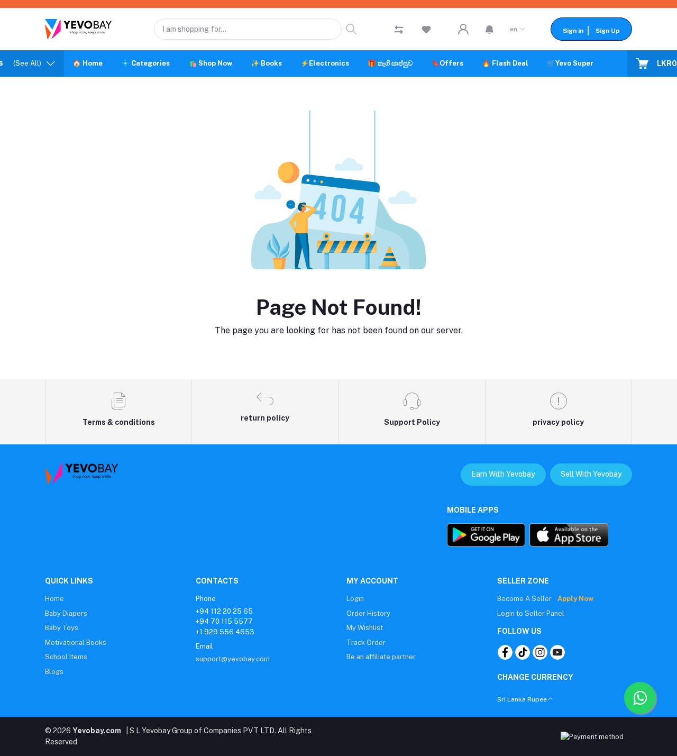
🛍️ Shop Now (210, 63)
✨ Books (266, 63)
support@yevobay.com (233, 659)
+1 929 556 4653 (225, 632)
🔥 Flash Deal (505, 63)
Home (54, 599)
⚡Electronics (324, 63)
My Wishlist (364, 628)
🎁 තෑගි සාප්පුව (390, 63)
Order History (368, 613)
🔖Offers (447, 63)
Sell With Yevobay (591, 474)
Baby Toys (61, 628)
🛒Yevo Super (570, 63)
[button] (489, 29)
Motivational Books (75, 642)
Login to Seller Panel (530, 613)
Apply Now (575, 599)
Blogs (54, 672)
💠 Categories (145, 63)
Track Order (366, 642)
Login (355, 599)
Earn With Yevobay (503, 474)
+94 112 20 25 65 (224, 611)
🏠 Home (87, 63)
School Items (66, 657)
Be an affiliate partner (381, 657)
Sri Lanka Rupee (522, 699)
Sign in (573, 30)
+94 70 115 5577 (224, 621)
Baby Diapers (66, 613)
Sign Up (608, 30)
